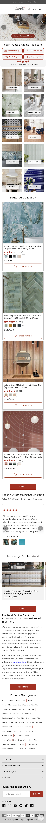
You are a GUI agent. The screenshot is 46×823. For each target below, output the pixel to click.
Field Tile (5, 744)
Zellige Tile (16, 709)
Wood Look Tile (36, 722)
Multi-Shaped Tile (9, 749)
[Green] (6, 256)
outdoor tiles (19, 662)
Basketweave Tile (20, 740)
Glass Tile (31, 700)
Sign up (36, 794)
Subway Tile (34, 749)
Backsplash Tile (8, 718)
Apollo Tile (17, 819)
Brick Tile (33, 740)
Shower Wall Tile (8, 714)
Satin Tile (29, 736)
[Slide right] (43, 581)
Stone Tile (6, 709)
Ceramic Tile (20, 700)
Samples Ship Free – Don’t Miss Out (23, 2)
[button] (29, 9)
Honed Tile (18, 736)
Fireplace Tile (7, 722)
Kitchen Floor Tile (24, 727)
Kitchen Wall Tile (8, 727)
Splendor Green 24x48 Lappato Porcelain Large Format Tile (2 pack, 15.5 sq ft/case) (23, 247)
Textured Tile (7, 736)
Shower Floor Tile (24, 714)
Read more (23, 687)
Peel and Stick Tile (30, 705)
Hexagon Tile (31, 744)
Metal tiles (17, 705)
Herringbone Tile (17, 744)
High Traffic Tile (21, 722)
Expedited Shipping (15, 51)
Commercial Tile (9, 731)
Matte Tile (32, 731)
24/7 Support (36, 57)
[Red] (6, 464)
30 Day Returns (36, 51)
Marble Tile (6, 705)
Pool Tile (20, 718)
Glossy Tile (22, 731)
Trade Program (14, 57)
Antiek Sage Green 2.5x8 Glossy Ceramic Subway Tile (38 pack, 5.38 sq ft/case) (22, 316)
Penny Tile (23, 749)
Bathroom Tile (28, 709)
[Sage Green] (6, 325)
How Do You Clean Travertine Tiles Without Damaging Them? (21, 592)
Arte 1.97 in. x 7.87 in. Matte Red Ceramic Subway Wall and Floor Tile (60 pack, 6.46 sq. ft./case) (23, 455)
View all (23, 486)
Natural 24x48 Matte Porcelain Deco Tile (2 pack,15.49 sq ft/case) (22, 386)
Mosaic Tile (6, 740)
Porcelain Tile (7, 700)
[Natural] (6, 395)
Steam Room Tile (33, 718)
